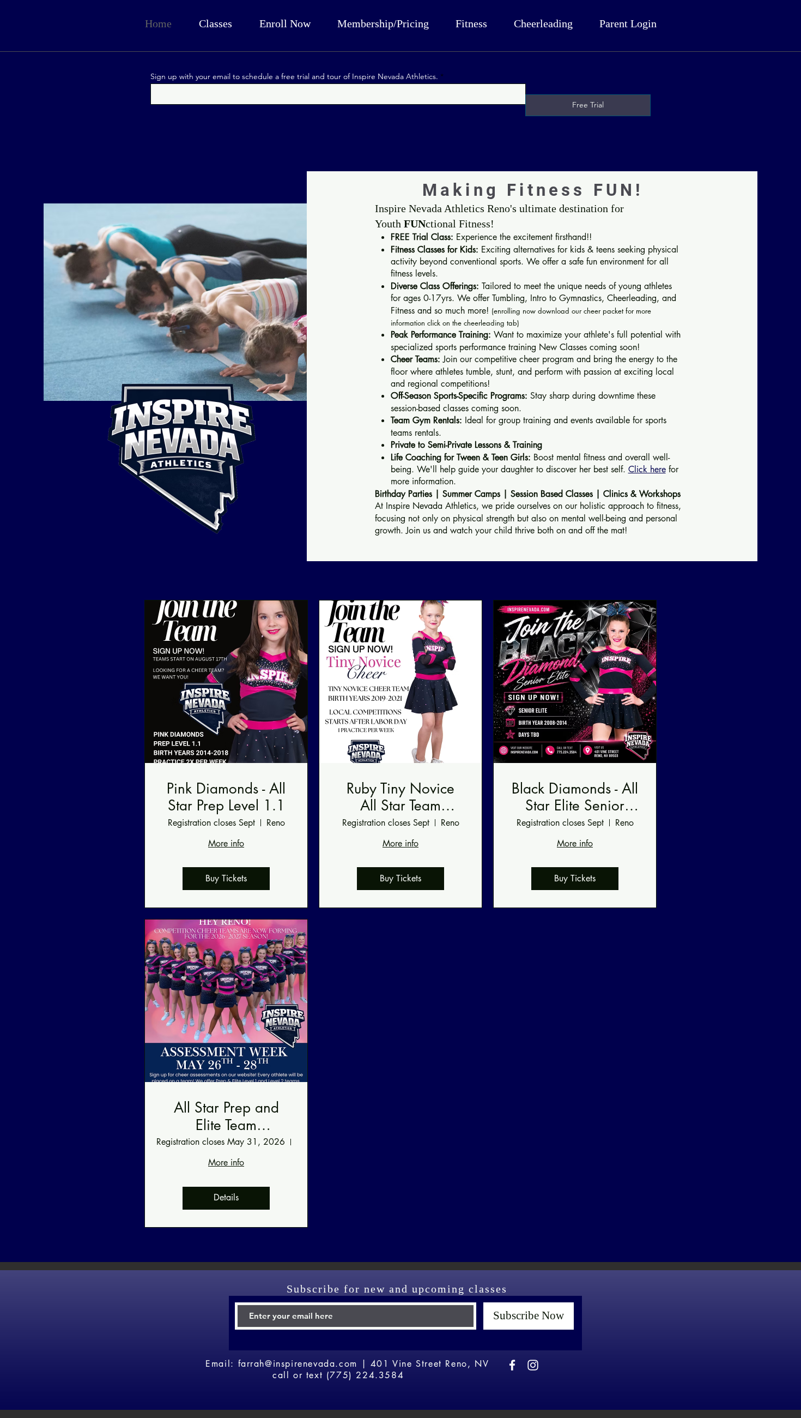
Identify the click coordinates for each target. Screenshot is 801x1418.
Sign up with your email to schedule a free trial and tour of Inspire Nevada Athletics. (294, 76)
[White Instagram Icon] (533, 1365)
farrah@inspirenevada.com (297, 1363)
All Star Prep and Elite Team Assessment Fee (226, 1116)
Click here (647, 469)
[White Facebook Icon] (512, 1365)
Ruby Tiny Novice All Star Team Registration (400, 797)
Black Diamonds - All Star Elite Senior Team (575, 797)
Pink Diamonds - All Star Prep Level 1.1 (226, 797)
